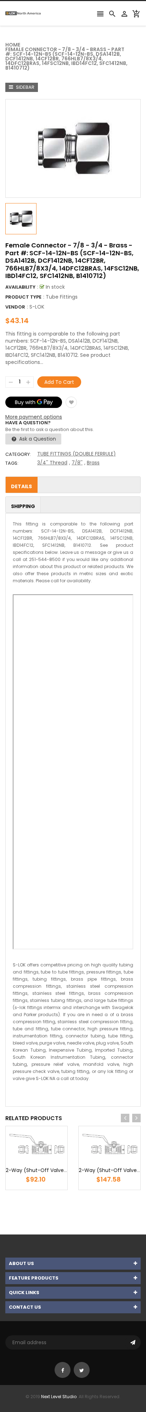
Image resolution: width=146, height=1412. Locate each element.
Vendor (15, 307)
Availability (20, 287)
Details (21, 486)
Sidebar (24, 87)
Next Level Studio (59, 1397)
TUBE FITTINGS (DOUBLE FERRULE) (76, 453)
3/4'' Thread (52, 462)
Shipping (23, 506)
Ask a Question (37, 438)
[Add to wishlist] (71, 402)
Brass (93, 462)
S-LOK (36, 306)
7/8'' (77, 462)
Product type (23, 297)
